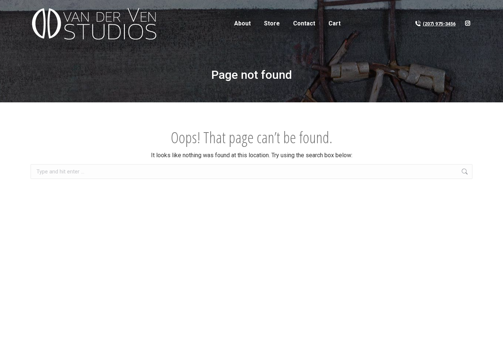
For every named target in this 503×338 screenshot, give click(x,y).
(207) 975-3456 (439, 24)
